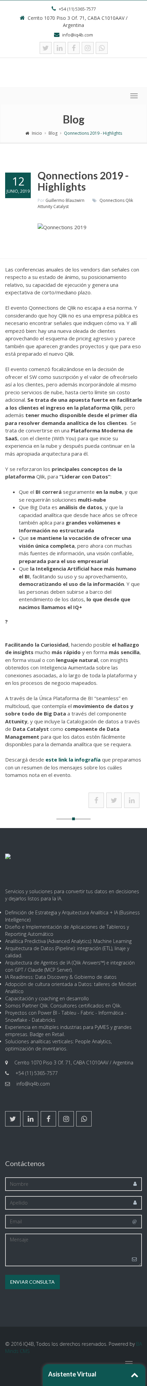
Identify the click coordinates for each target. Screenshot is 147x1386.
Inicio (37, 133)
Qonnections (111, 200)
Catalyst (61, 206)
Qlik (129, 200)
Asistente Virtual (72, 1374)
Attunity (45, 206)
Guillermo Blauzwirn (64, 200)
